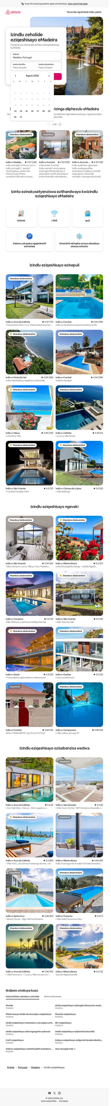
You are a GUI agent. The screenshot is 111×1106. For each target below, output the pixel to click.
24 (21, 111)
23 (15, 111)
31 (21, 117)
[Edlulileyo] (49, 124)
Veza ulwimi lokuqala (78, 3)
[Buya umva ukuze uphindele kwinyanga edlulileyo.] (15, 76)
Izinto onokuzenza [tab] (52, 996)
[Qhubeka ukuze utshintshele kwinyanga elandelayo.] (49, 76)
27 (38, 111)
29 (49, 111)
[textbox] (23, 67)
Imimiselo (63, 1101)
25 (26, 111)
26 (32, 111)
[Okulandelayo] (60, 124)
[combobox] (36, 57)
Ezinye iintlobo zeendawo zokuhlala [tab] (22, 996)
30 (15, 117)
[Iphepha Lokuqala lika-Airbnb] (13, 12)
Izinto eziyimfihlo (48, 1101)
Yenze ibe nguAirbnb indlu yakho (84, 12)
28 (43, 111)
